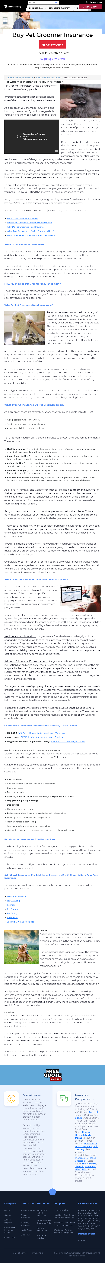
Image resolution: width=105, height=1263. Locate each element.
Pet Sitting (12, 913)
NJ (94, 1221)
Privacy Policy (37, 1253)
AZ (86, 1210)
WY (92, 1229)
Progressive (81, 1158)
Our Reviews (9, 1237)
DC (99, 1210)
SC (79, 1226)
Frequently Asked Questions (42, 1213)
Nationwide (90, 1143)
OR (90, 1223)
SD (82, 1226)
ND (79, 1221)
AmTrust (93, 1112)
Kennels (11, 905)
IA (92, 1213)
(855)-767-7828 (94, 2)
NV (87, 1221)
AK (79, 1240)
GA (86, 1213)
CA (89, 1210)
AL (79, 1210)
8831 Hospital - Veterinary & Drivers (68, 741)
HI (84, 1240)
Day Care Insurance (16, 896)
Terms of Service (19, 1253)
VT (98, 1226)
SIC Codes (25, 1235)
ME (96, 1215)
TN (86, 1226)
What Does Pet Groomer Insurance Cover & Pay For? (32, 235)
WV (87, 1229)
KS (79, 1215)
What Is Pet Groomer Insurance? (22, 218)
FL (83, 1213)
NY (79, 1223)
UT (92, 1226)
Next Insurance (83, 1146)
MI (79, 1218)
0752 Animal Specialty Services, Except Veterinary (41, 733)
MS (90, 1218)
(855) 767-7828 (54, 59)
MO (86, 1218)
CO (92, 1210)
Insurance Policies (59, 8)
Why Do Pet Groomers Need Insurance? (26, 227)
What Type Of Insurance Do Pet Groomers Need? (30, 231)
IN (97, 1213)
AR (82, 1210)
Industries (35, 8)
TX (89, 1226)
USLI (84, 1169)
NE (83, 1221)
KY (82, 1215)
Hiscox (78, 1135)
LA (85, 1215)
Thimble (79, 1166)
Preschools (12, 917)
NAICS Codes (26, 1230)
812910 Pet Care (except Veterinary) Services (42, 737)
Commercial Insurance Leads (9, 1230)
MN (82, 1218)
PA (94, 1223)
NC (97, 1218)
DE (79, 1213)
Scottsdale (81, 1161)
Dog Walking (13, 900)
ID (89, 1213)
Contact (7, 1215)
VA (95, 1226)
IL (94, 1213)
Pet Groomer (13, 909)
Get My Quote (90, 7)
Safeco (92, 1158)
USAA (78, 1169)
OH (83, 1223)
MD (92, 1215)
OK (86, 1223)
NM (97, 1221)
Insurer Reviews (28, 1210)
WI (83, 1229)
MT (94, 1218)
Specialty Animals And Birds (20, 922)
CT (96, 1210)
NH (90, 1221)
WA (79, 1229)
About (7, 1210)
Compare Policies (61, 1210)
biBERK (79, 1118)
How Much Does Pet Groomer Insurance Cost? (29, 222)
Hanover (86, 1132)
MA (89, 1215)
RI (96, 1223)
